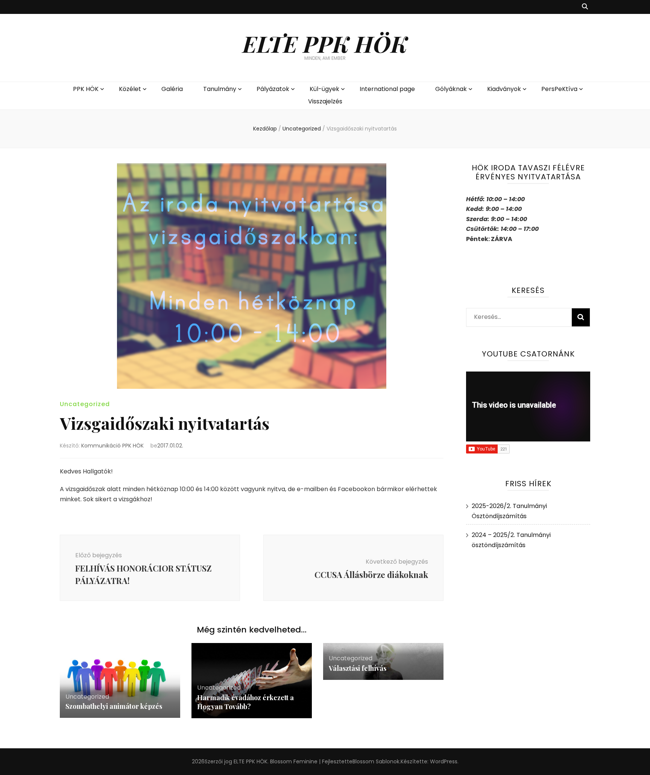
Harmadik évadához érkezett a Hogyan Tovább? (245, 702)
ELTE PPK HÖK (325, 43)
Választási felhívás (357, 668)
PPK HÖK (86, 89)
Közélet (130, 89)
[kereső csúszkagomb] (585, 7)
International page (387, 89)
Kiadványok (504, 89)
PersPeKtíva (559, 89)
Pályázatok (273, 89)
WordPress (443, 761)
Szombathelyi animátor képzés (113, 706)
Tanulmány (219, 89)
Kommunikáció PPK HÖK (112, 445)
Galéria (172, 89)
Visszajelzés (325, 101)
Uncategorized (85, 404)
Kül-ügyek (324, 89)
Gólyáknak (451, 89)
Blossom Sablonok (375, 761)
